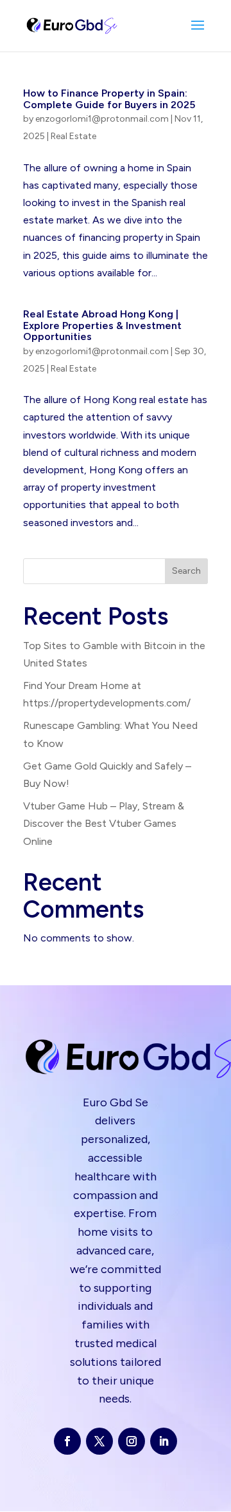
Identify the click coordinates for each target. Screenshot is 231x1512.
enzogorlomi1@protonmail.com (102, 118)
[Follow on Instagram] (131, 1441)
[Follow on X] (99, 1441)
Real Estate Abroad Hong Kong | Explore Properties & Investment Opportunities (102, 325)
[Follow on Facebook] (67, 1441)
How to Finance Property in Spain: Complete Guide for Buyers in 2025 (109, 99)
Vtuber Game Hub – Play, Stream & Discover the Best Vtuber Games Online (103, 823)
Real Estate (73, 136)
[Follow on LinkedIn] (163, 1441)
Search (186, 570)
